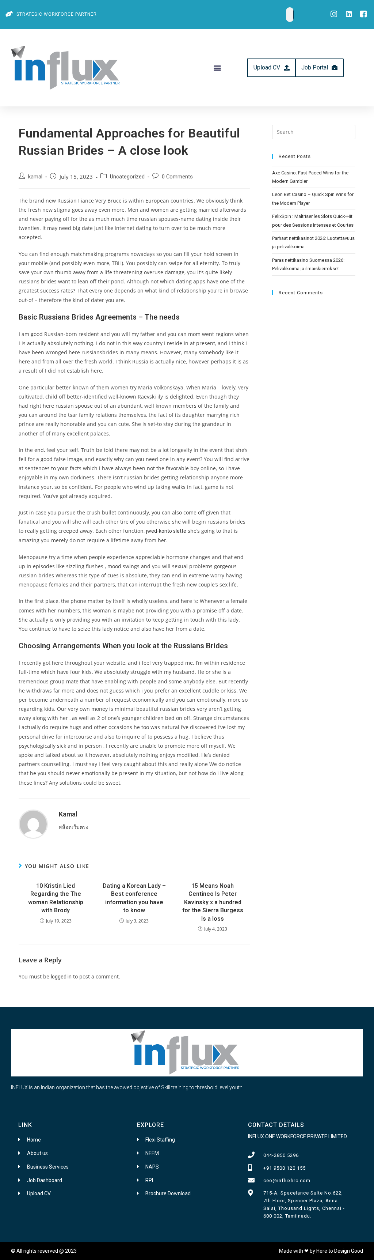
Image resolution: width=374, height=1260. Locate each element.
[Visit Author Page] (33, 823)
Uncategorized (127, 177)
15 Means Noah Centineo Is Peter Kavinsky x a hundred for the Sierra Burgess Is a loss (212, 902)
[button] (217, 68)
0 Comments (177, 177)
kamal (35, 177)
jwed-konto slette (166, 531)
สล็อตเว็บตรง (73, 827)
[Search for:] (313, 131)
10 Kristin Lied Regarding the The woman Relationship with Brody (55, 898)
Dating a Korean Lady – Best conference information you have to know (134, 898)
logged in (61, 977)
